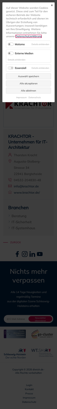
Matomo (20, 44)
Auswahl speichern (28, 76)
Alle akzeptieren (29, 83)
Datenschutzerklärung (29, 36)
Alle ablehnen (28, 90)
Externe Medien (24, 53)
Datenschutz (34, 97)
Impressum (21, 97)
